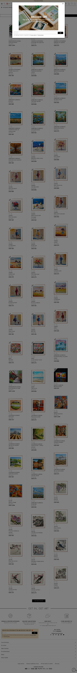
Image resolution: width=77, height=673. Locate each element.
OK (60, 32)
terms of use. (41, 35)
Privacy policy (33, 35)
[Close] (63, 3)
